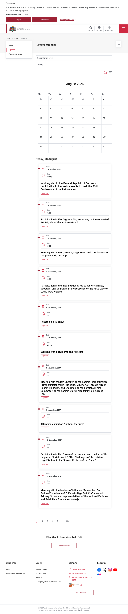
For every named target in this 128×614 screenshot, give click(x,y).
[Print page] (118, 44)
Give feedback (64, 545)
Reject (18, 19)
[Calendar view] (105, 72)
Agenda (11, 50)
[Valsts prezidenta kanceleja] (19, 29)
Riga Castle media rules (15, 573)
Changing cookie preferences (48, 581)
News (10, 45)
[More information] (81, 585)
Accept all (45, 19)
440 (67, 521)
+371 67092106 (78, 569)
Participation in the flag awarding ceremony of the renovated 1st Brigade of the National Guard (75, 221)
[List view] (110, 72)
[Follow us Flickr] (99, 574)
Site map (39, 577)
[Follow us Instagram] (110, 569)
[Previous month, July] (41, 83)
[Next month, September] (108, 83)
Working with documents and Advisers (62, 351)
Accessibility (41, 573)
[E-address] (74, 585)
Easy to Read (41, 569)
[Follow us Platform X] (104, 570)
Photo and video (15, 54)
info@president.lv (79, 573)
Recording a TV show (52, 321)
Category (42, 64)
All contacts (81, 592)
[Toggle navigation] (123, 28)
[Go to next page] (72, 521)
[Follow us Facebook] (99, 570)
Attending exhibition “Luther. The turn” (62, 424)
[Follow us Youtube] (115, 569)
